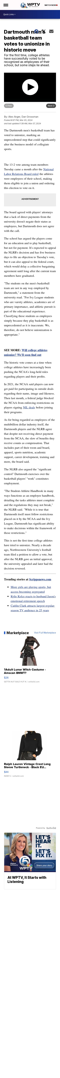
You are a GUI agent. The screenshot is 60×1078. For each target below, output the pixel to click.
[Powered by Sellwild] (51, 828)
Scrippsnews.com (40, 579)
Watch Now (50, 5)
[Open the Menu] (5, 5)
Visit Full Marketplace (45, 633)
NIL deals (29, 407)
